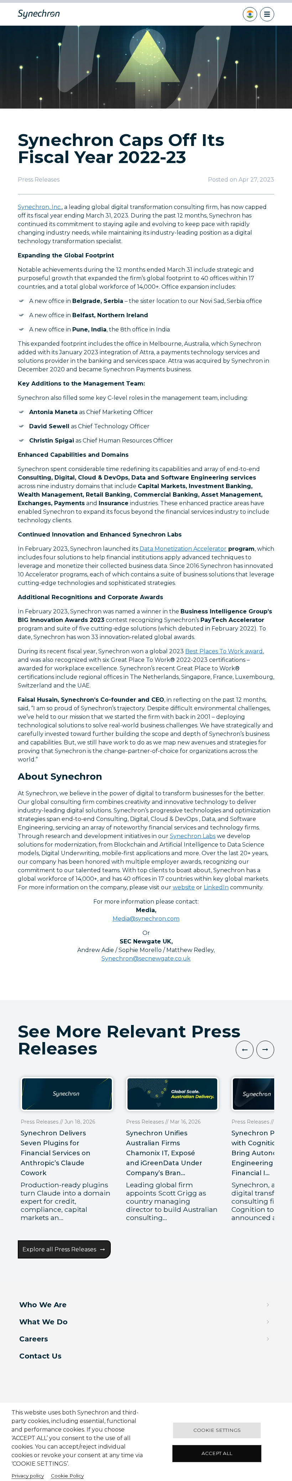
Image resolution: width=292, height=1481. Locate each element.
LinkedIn (216, 887)
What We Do (43, 1322)
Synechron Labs (192, 836)
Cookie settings (217, 1430)
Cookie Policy (67, 1476)
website (184, 887)
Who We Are (43, 1305)
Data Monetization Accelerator (183, 548)
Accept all (217, 1453)
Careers (33, 1339)
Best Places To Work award (224, 651)
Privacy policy (27, 1476)
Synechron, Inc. (40, 207)
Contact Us (40, 1356)
